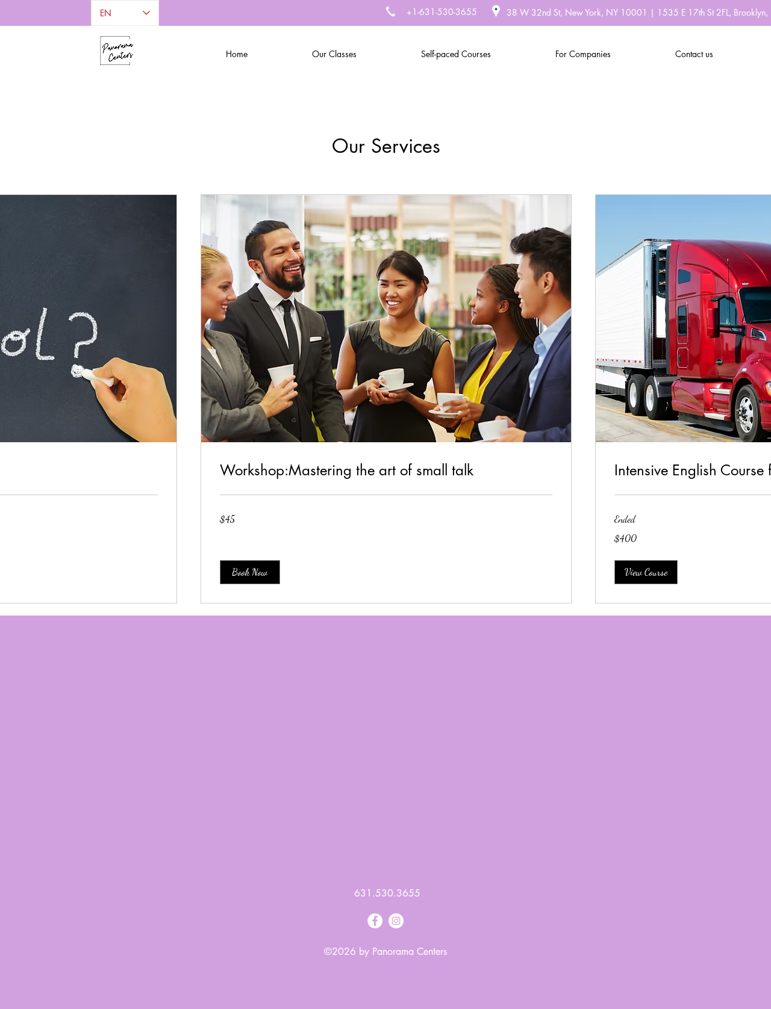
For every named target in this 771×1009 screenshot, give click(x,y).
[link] (386, 470)
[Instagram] (396, 920)
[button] (250, 572)
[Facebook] (374, 920)
